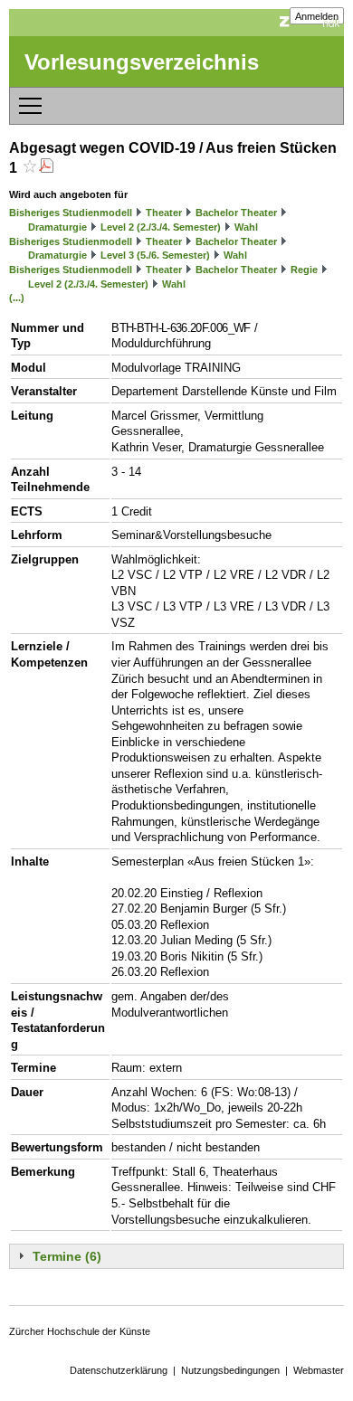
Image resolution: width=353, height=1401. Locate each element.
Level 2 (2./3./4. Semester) (160, 227)
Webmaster (318, 1370)
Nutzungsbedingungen (230, 1370)
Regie (304, 269)
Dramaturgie (57, 227)
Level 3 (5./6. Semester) (155, 255)
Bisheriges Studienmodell (70, 212)
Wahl (246, 227)
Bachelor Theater (236, 212)
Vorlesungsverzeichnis (141, 62)
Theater (164, 212)
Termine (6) (67, 1256)
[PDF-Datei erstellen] (46, 167)
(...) (16, 297)
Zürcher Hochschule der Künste (79, 1331)
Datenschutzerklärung (118, 1370)
